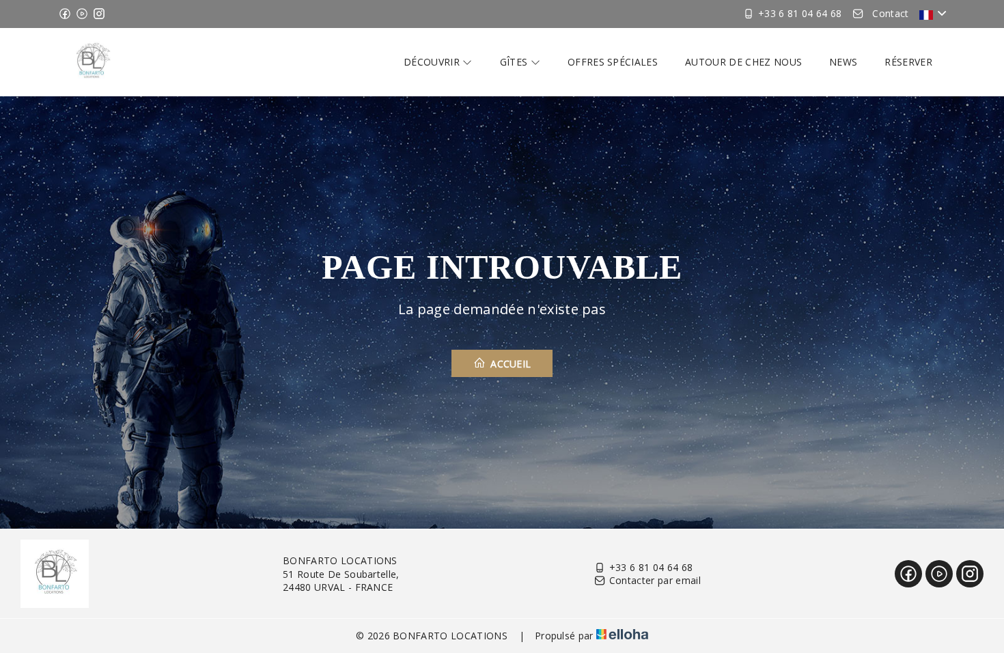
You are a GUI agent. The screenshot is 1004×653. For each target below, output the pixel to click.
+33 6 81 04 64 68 (651, 567)
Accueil (509, 363)
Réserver (908, 61)
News (843, 61)
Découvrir (433, 61)
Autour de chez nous (743, 61)
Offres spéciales (613, 61)
